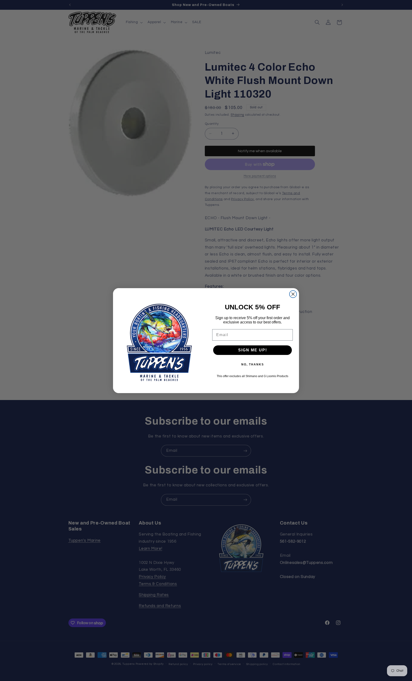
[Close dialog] (293, 294)
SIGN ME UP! (252, 350)
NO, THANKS (252, 364)
